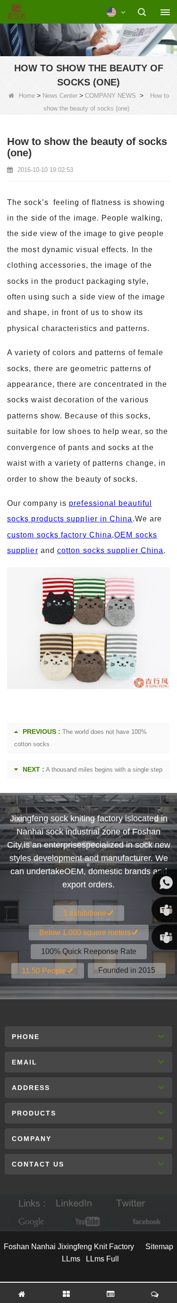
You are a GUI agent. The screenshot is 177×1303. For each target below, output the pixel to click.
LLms (71, 1259)
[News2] (88, 38)
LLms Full (102, 1259)
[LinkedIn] (74, 1203)
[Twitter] (130, 1203)
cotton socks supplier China (110, 550)
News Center (59, 95)
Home (27, 95)
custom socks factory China (59, 535)
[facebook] (145, 1222)
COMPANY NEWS (110, 95)
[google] (32, 1222)
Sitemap (159, 1247)
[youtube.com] (88, 1222)
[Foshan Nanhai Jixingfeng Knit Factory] (16, 12)
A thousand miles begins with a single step (104, 769)
